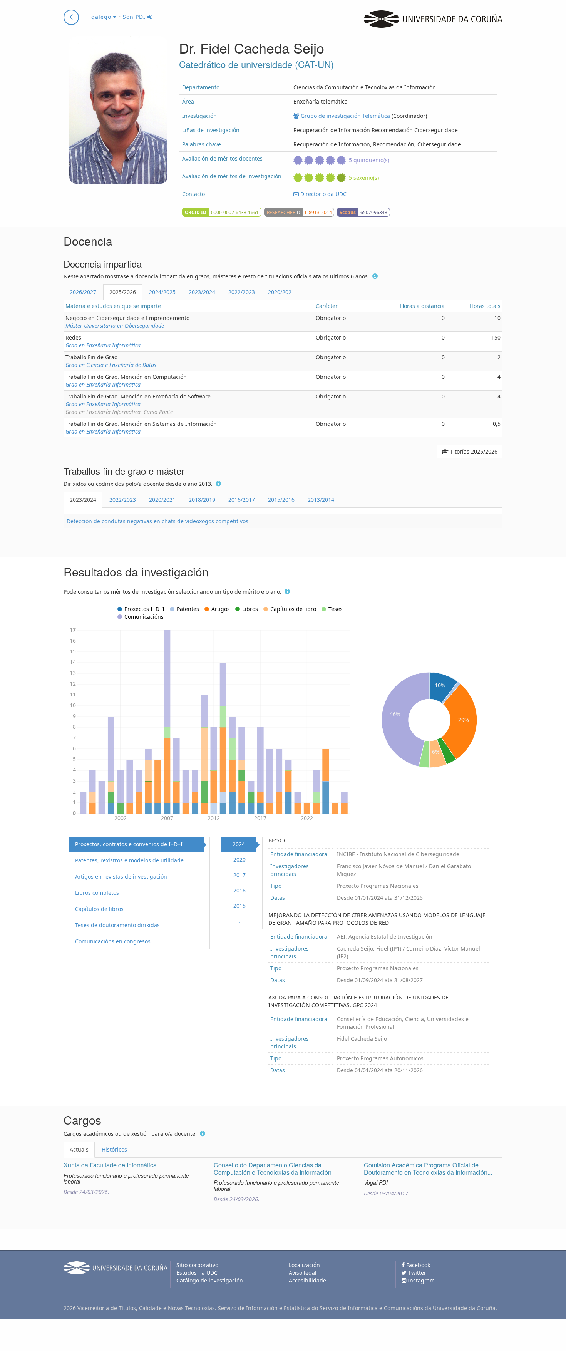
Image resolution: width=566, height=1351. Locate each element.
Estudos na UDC (197, 1272)
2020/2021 (281, 292)
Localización (304, 1265)
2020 (239, 859)
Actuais (79, 1149)
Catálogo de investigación (209, 1280)
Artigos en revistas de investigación (121, 876)
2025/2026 (122, 292)
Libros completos (97, 892)
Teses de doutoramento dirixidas (117, 925)
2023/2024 (202, 292)
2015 (239, 905)
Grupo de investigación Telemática (344, 115)
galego (102, 16)
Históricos (114, 1149)
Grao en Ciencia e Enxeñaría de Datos (110, 364)
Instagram (420, 1280)
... (239, 921)
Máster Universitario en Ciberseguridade (114, 325)
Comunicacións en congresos (113, 941)
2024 (239, 844)
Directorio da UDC (323, 194)
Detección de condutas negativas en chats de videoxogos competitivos (157, 521)
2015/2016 (281, 499)
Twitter (416, 1272)
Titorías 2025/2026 (473, 451)
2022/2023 (241, 292)
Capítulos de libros (99, 908)
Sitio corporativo (197, 1265)
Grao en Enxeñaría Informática (103, 345)
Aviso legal (302, 1272)
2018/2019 (202, 499)
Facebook (417, 1265)
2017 (239, 875)
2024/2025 (162, 292)
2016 (239, 890)
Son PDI (135, 16)
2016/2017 (241, 499)
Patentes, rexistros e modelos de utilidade (129, 860)
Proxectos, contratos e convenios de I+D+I (129, 844)
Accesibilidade (307, 1280)
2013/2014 (321, 499)
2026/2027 (83, 292)
